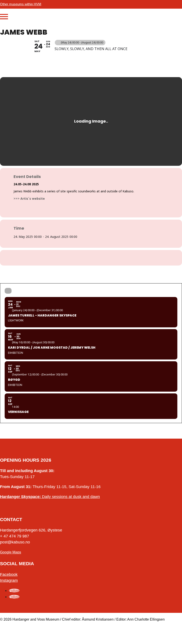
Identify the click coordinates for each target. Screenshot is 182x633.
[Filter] (8, 291)
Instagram (9, 580)
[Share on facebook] (85, 257)
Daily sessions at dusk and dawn (50, 496)
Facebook (9, 574)
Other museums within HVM (20, 4)
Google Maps (10, 552)
